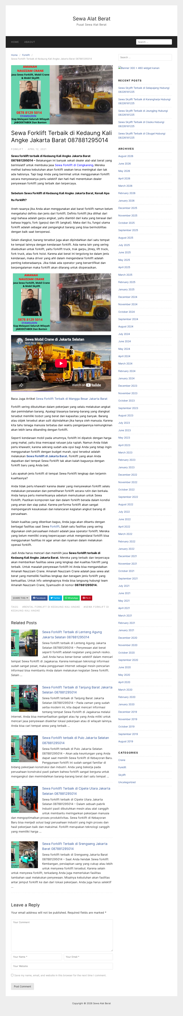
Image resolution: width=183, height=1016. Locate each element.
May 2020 (124, 674)
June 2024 (124, 341)
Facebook (40, 598)
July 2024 (124, 333)
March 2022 (125, 533)
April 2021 (124, 607)
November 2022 (127, 482)
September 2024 (128, 319)
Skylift (122, 774)
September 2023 (128, 408)
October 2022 (126, 489)
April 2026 (124, 178)
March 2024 (125, 363)
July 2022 (124, 511)
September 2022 (128, 496)
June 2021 (124, 593)
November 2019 (127, 719)
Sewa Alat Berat (91, 19)
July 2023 (124, 422)
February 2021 (126, 622)
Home (15, 41)
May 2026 (124, 170)
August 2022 (125, 504)
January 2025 (126, 289)
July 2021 (124, 585)
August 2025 (125, 237)
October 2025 (126, 222)
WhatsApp (72, 598)
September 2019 (128, 734)
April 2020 (124, 682)
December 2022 (127, 474)
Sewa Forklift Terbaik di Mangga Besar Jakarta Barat (71, 398)
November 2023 (127, 393)
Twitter (56, 598)
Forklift (26, 55)
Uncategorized (127, 782)
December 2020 (127, 637)
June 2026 (124, 163)
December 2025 (127, 207)
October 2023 (126, 400)
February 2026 (126, 193)
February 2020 (126, 696)
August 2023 (125, 415)
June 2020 (124, 667)
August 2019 (125, 741)
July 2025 (124, 244)
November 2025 (127, 215)
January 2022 (126, 548)
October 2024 (126, 311)
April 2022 (124, 526)
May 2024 (124, 348)
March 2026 (125, 185)
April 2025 (124, 267)
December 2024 (127, 296)
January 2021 (126, 630)
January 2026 (126, 200)
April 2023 (124, 445)
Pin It (87, 598)
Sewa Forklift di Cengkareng (74, 165)
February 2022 (126, 541)
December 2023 (127, 385)
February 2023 (126, 459)
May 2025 (124, 259)
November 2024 (127, 304)
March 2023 (125, 452)
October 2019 (126, 726)
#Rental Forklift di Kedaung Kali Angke (51, 606)
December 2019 (127, 711)
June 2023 (124, 430)
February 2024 (126, 370)
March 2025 (125, 274)
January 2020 (126, 704)
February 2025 (126, 282)
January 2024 (126, 378)
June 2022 (124, 519)
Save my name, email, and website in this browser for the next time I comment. (60, 975)
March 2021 (125, 615)
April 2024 (124, 356)
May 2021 (124, 600)
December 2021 (127, 556)
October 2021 (126, 570)
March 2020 (125, 689)
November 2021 (127, 563)
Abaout (29, 41)
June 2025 (124, 252)
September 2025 (128, 230)
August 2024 (125, 326)
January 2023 (126, 467)
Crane (121, 759)
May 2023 (124, 437)
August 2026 (125, 156)
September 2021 (128, 578)
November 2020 (127, 645)
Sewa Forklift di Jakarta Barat (46, 456)
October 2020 (126, 652)
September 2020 (128, 659)
